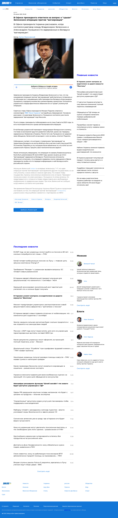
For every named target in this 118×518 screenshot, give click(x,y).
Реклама (36, 506)
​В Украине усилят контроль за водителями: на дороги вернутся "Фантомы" (90, 84)
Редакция (16, 506)
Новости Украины (36, 199)
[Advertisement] (43, 227)
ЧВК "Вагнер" (19, 202)
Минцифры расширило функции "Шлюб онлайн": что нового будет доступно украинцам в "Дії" (90, 94)
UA (4, 9)
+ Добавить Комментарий (28, 210)
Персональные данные (50, 506)
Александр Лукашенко (21, 199)
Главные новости (87, 75)
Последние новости (26, 246)
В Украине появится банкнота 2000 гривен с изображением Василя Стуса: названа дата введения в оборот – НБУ (91, 138)
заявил (33, 168)
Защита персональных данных (72, 506)
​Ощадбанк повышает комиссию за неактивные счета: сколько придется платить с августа (90, 170)
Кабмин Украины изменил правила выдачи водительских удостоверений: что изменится (90, 150)
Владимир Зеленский (60, 199)
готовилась (61, 191)
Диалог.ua (67, 510)
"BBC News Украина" (32, 113)
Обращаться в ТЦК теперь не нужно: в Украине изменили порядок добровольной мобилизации (88, 116)
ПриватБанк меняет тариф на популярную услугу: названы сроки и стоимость (90, 127)
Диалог (15, 12)
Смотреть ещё (43, 471)
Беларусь (48, 199)
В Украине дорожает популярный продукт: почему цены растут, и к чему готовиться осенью (90, 160)
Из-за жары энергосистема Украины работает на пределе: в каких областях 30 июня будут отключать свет (89, 181)
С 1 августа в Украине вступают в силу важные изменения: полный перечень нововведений (90, 104)
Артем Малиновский (27, 37)
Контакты (26, 506)
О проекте (5, 506)
